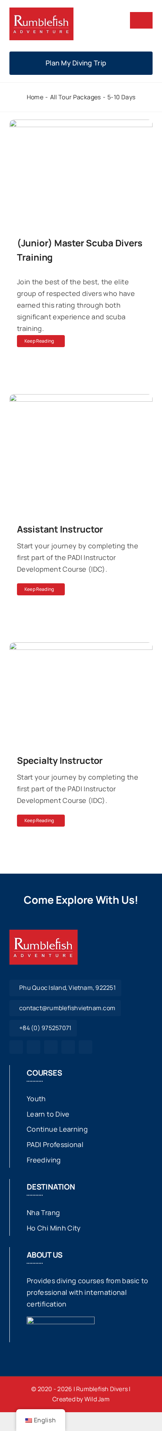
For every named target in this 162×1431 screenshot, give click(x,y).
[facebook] (16, 1047)
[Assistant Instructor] (81, 399)
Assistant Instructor (60, 529)
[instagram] (33, 1047)
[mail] (68, 1047)
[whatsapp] (51, 1047)
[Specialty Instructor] (81, 648)
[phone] (85, 1047)
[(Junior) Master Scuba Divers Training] (81, 125)
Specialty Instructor (60, 760)
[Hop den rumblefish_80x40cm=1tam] (41, 10)
